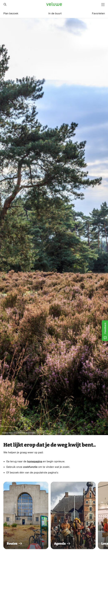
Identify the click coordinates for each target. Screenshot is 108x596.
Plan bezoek (10, 13)
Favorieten (98, 13)
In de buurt (55, 13)
